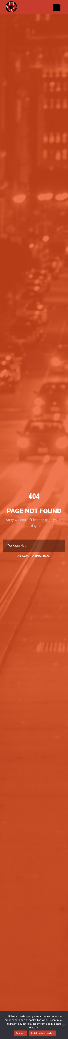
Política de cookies (42, 1033)
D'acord (20, 1033)
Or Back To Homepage (34, 556)
